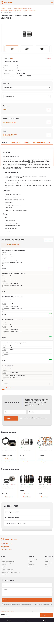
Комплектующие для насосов (7, 570)
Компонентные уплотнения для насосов (11, 10)
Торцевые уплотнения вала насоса (22, 8)
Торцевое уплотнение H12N (26, 449)
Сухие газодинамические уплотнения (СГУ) (10, 572)
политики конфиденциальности (40, 418)
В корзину (23, 458)
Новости (47, 566)
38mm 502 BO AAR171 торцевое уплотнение (13, 319)
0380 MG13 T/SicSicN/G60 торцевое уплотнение (26, 487)
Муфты (2, 567)
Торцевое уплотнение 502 (29, 10)
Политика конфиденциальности (8, 611)
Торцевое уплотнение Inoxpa (44, 449)
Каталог (10, 8)
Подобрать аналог (9, 458)
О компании (47, 559)
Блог (46, 564)
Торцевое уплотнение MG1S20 (9, 449)
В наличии (48, 240)
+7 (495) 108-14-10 (6, 543)
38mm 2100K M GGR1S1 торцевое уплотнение (43, 487)
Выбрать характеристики (13, 244)
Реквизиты (31, 566)
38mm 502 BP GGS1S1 (7, 365)
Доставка (30, 562)
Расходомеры (4, 566)
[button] (4, 49)
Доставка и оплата (5, 616)
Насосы (2, 559)
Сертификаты (31, 564)
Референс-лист (48, 562)
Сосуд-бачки (3, 564)
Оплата (30, 561)
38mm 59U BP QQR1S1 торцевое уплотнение (7, 487)
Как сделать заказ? (33, 559)
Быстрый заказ (9, 461)
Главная (3, 8)
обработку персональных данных (37, 417)
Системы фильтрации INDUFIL (7, 569)
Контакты (47, 561)
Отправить (8, 418)
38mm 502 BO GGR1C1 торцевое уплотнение (13, 273)
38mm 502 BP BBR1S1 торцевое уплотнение (13, 250)
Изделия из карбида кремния (7, 562)
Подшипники (4, 574)
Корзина (45, 620)
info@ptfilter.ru (5, 546)
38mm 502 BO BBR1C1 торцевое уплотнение (13, 296)
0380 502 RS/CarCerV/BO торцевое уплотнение (14, 343)
